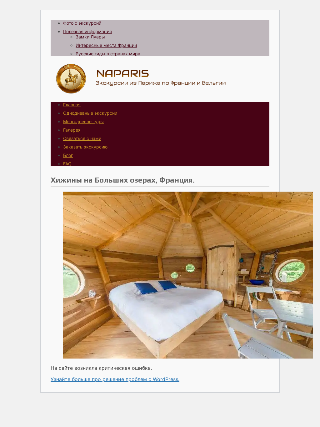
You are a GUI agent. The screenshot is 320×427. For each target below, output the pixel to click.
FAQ (67, 163)
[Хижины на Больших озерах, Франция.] (188, 357)
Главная (72, 104)
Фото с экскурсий (82, 23)
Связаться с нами (82, 138)
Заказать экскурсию (85, 146)
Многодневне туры (83, 121)
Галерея (72, 130)
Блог (68, 155)
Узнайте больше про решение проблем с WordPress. (115, 379)
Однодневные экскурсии (90, 113)
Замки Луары (90, 36)
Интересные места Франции (106, 45)
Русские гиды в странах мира (108, 53)
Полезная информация (87, 31)
